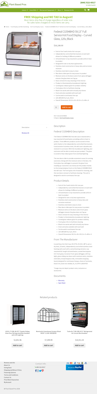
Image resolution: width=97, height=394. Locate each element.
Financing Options (10, 372)
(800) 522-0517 (87, 2)
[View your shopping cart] (89, 9)
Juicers (24, 10)
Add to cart (66, 107)
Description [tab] (25, 127)
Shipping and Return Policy (13, 370)
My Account (7, 382)
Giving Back (7, 367)
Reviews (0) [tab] (25, 133)
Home (7, 27)
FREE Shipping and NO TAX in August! (48, 17)
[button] (40, 33)
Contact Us (7, 377)
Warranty (61, 280)
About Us (7, 365)
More (59, 10)
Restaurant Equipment (47, 10)
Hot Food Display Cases (37, 27)
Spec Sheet (61, 283)
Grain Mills (33, 10)
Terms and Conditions (11, 375)
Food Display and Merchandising (20, 27)
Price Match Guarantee (11, 380)
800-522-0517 (40, 367)
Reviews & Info (69, 10)
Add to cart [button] (17, 345)
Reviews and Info (9, 363)
